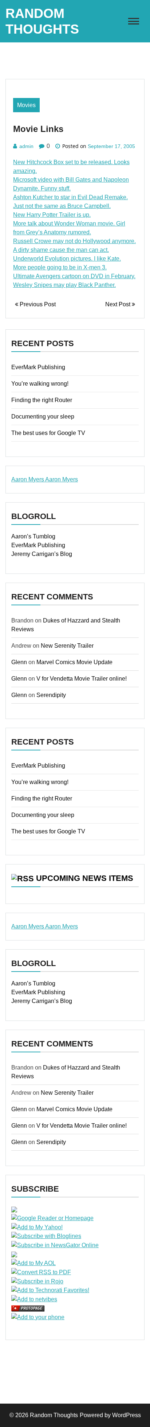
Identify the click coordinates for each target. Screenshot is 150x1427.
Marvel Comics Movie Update (74, 662)
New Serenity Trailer (67, 646)
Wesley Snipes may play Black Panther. (64, 285)
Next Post (118, 304)
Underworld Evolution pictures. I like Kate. (67, 259)
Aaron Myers (28, 479)
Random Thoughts (54, 1415)
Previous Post (37, 304)
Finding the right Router (41, 400)
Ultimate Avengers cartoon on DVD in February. (74, 276)
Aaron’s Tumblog (33, 536)
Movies (26, 105)
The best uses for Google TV (48, 433)
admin (26, 146)
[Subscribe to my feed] (14, 1209)
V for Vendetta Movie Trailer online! (81, 678)
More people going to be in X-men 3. (60, 267)
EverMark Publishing (38, 367)
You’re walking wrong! (39, 384)
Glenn (19, 662)
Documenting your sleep (42, 416)
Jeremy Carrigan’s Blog (41, 554)
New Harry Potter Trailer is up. (52, 215)
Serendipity (51, 695)
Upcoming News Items (84, 878)
